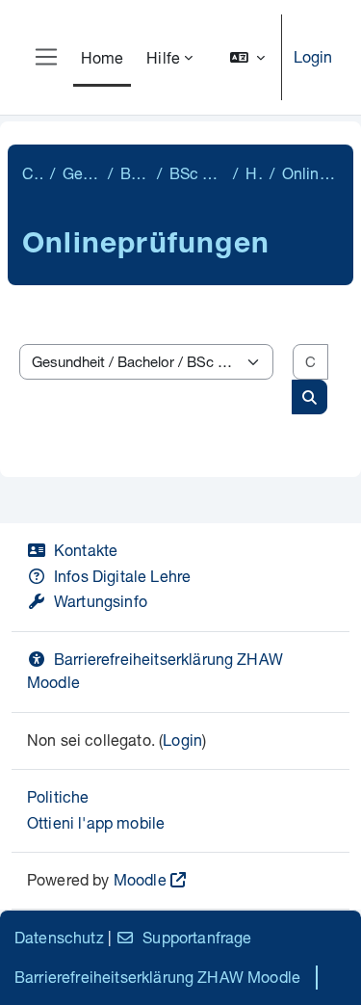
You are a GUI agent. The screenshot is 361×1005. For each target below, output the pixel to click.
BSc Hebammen (197, 173)
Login (313, 56)
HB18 (253, 173)
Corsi (32, 173)
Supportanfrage (196, 937)
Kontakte (85, 550)
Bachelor (134, 173)
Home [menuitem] (102, 57)
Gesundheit (81, 173)
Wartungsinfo (100, 601)
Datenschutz (59, 937)
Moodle (140, 879)
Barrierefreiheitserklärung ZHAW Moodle (157, 976)
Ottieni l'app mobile (96, 822)
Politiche (58, 796)
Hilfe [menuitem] (163, 57)
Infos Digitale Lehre (122, 576)
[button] (247, 57)
